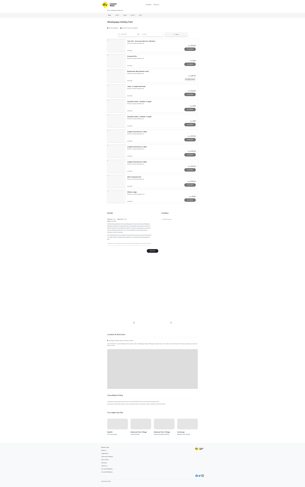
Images (125, 15)
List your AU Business (107, 469)
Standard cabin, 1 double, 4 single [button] (139, 101)
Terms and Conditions (107, 457)
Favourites (148, 5)
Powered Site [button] (132, 56)
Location (132, 15)
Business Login (105, 447)
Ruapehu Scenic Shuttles (183, 434)
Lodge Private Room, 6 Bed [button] (137, 147)
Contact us (156, 5)
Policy (140, 15)
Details (117, 15)
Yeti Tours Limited (112, 434)
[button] (152, 34)
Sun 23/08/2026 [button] (122, 34)
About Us (103, 450)
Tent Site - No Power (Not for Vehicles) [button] (141, 41)
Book (108, 10)
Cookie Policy (104, 454)
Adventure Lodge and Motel (161, 434)
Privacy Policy (105, 460)
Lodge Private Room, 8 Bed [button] (137, 162)
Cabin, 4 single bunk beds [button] (136, 86)
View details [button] (129, 50)
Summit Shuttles (135, 434)
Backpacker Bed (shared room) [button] (138, 71)
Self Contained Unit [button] (134, 177)
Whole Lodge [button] (132, 192)
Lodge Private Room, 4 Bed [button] (137, 132)
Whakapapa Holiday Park (117, 10)
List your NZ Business (107, 472)
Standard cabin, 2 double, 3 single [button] (139, 116)
